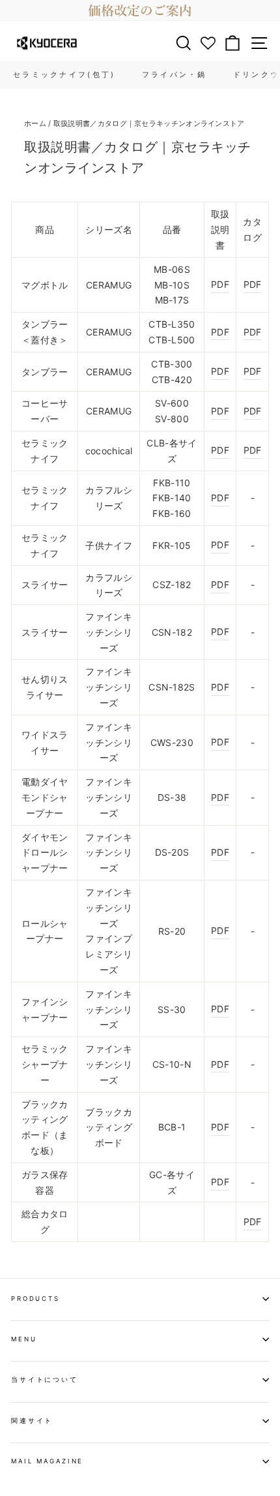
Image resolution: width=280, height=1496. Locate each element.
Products (35, 1298)
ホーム (35, 123)
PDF (220, 284)
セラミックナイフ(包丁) (64, 74)
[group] (140, 10)
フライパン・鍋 (174, 74)
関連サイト (32, 1420)
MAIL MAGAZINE (47, 1461)
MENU (23, 1339)
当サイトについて (44, 1379)
